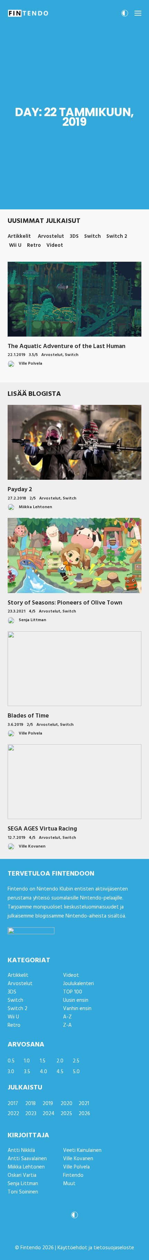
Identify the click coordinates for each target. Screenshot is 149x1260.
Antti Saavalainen (27, 1159)
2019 (48, 1104)
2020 (66, 1104)
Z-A (67, 1025)
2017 (13, 1104)
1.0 (27, 1061)
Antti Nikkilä (21, 1150)
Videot (71, 975)
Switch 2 (17, 1009)
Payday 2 (20, 490)
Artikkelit (18, 975)
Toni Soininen (23, 1192)
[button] (138, 13)
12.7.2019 (16, 837)
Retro (14, 1025)
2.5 (76, 1061)
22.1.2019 (16, 354)
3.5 (27, 1072)
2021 (84, 1104)
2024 (48, 1114)
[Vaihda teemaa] (124, 15)
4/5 (32, 611)
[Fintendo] (28, 13)
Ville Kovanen (78, 1159)
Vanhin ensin (77, 1009)
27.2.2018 (17, 498)
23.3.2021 (16, 611)
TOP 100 (72, 992)
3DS (12, 992)
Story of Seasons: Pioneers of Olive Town (65, 603)
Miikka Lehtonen (26, 1167)
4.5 (59, 1072)
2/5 (32, 498)
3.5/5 (33, 354)
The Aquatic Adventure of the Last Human (66, 346)
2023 (30, 1114)
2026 (84, 1114)
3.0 (11, 1072)
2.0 (59, 1061)
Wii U (13, 1017)
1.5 (42, 1061)
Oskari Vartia (22, 1175)
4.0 (43, 1072)
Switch (71, 354)
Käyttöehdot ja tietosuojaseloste (96, 1248)
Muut (69, 1184)
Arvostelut (52, 354)
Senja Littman (23, 1184)
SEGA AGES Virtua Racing (42, 829)
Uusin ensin (75, 1000)
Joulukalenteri (78, 984)
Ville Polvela (76, 1167)
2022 (13, 1114)
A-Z (67, 1017)
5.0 (76, 1072)
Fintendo (73, 1175)
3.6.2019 (15, 724)
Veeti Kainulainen (82, 1150)
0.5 (11, 1061)
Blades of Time (28, 716)
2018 (30, 1104)
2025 (66, 1114)
